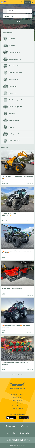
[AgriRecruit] (24, 426)
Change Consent (17, 409)
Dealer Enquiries (17, 406)
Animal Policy (17, 403)
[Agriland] (10, 426)
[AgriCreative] (10, 433)
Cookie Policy (17, 400)
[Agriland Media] (17, 440)
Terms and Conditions (17, 395)
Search (17, 22)
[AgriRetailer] (24, 433)
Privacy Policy (17, 397)
